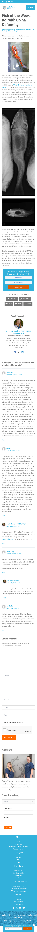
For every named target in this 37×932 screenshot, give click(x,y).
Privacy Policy (18, 917)
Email (6, 817)
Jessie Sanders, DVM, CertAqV (16, 524)
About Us (18, 844)
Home (18, 842)
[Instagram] (6, 2)
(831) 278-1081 (18, 902)
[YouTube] (12, 2)
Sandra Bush (10, 606)
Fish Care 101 (18, 871)
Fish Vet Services (18, 849)
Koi (18, 31)
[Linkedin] (22, 352)
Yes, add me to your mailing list (13, 722)
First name (8, 808)
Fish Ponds (18, 875)
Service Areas (18, 904)
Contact (18, 899)
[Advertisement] (18, 660)
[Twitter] (9, 2)
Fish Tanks (18, 878)
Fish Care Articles (18, 873)
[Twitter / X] (19, 352)
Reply (3, 440)
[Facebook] (3, 2)
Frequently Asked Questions (18, 846)
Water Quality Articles (18, 891)
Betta (18, 860)
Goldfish (18, 857)
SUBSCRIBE (18, 287)
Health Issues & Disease (18, 889)
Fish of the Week (12, 31)
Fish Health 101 (18, 886)
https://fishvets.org (8, 539)
